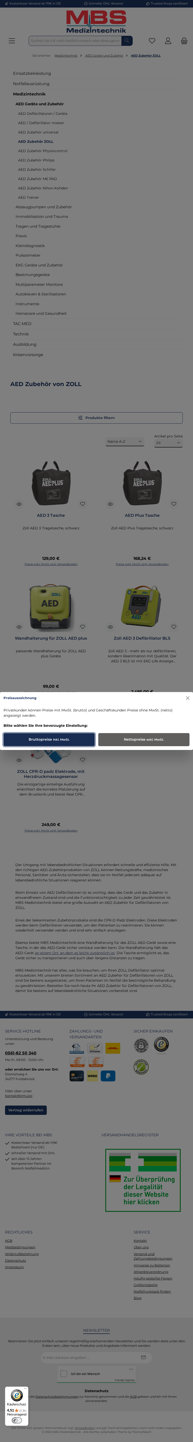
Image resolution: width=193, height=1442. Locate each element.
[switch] (17, 1420)
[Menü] (25, 1390)
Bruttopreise (49, 739)
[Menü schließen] (187, 698)
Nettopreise (144, 739)
